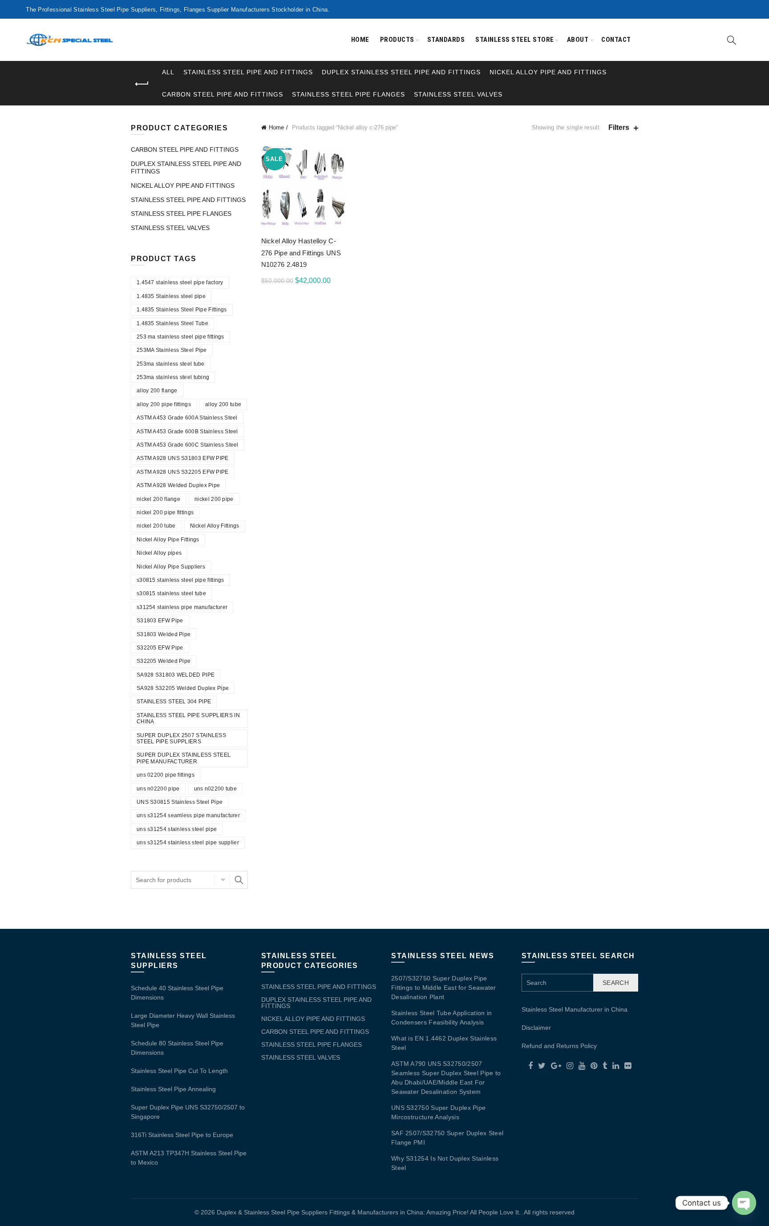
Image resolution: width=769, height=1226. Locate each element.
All (168, 72)
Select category (222, 880)
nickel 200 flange (158, 499)
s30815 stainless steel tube (171, 593)
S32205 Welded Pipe (163, 661)
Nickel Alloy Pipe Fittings (168, 539)
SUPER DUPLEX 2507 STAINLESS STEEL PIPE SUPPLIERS (181, 738)
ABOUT (578, 40)
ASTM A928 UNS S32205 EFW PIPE (183, 472)
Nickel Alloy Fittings (214, 526)
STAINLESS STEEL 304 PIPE (174, 701)
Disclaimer (536, 1027)
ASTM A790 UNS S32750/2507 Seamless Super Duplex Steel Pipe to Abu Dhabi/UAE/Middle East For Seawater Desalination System (446, 1077)
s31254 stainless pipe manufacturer (182, 607)
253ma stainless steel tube (171, 364)
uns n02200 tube (215, 789)
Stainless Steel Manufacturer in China (574, 1009)
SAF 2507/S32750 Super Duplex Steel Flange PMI (447, 1137)
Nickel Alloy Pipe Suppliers (171, 567)
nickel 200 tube (156, 526)
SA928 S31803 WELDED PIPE (176, 675)
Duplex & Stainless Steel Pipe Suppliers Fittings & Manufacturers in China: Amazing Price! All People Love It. (369, 1212)
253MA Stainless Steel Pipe (172, 350)
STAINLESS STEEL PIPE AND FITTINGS (248, 72)
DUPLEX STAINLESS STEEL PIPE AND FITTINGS (401, 72)
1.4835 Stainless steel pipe (171, 296)
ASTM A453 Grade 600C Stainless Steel (188, 445)
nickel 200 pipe (214, 499)
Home (360, 40)
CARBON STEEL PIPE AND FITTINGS (222, 94)
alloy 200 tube (223, 404)
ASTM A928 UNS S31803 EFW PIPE (183, 458)
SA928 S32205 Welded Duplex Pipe (183, 688)
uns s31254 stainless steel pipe (177, 829)
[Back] (142, 84)
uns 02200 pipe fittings (165, 775)
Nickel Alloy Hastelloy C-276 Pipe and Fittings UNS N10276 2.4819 (301, 252)
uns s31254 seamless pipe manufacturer (188, 815)
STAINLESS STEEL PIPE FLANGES (348, 94)
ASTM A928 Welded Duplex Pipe (178, 485)
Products (397, 40)
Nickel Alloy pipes (159, 553)
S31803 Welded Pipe (163, 634)
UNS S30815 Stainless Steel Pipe (180, 802)
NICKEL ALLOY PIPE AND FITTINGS (548, 72)
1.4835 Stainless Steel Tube (172, 323)
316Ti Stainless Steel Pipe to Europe (182, 1134)
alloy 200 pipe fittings (164, 404)
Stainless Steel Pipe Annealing (173, 1089)
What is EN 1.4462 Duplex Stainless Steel (444, 1043)
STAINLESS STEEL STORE (514, 40)
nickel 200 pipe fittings (165, 512)
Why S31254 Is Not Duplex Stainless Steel (444, 1163)
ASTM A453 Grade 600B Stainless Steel (187, 431)
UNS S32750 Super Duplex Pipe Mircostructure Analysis (438, 1112)
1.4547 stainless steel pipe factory (180, 282)
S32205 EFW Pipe (160, 648)
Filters (618, 127)
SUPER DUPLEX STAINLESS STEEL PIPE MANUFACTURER (184, 758)
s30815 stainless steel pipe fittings (180, 580)
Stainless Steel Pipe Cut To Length (179, 1070)
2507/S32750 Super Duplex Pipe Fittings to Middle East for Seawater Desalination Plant (443, 987)
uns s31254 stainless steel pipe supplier (188, 842)
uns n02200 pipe (158, 789)
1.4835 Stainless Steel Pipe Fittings (182, 309)
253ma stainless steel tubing (173, 377)
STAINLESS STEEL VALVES (458, 94)
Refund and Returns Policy (559, 1045)
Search (239, 880)
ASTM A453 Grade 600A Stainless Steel (187, 418)
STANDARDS (446, 40)
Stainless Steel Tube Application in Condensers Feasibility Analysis (441, 1017)
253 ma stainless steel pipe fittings (180, 337)
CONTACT (616, 40)
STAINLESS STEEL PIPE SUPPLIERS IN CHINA (188, 718)
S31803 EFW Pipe (160, 620)
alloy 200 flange (157, 390)
